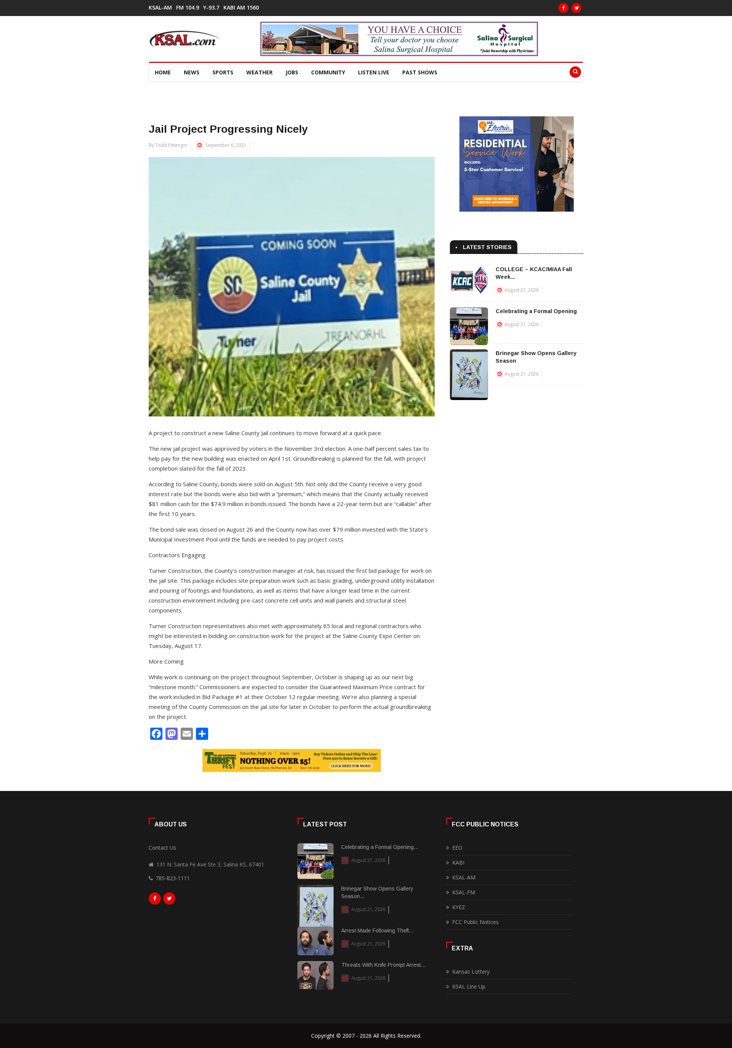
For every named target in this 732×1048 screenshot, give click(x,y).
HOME (163, 72)
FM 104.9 (187, 7)
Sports (222, 72)
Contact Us (162, 847)
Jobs (292, 72)
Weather (259, 72)
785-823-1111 (173, 878)
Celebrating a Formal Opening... (379, 847)
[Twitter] (576, 8)
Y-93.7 (211, 7)
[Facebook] (563, 8)
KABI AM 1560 (241, 7)
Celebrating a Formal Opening (536, 311)
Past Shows (419, 72)
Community (328, 72)
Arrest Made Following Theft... (377, 930)
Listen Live (373, 72)
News (191, 72)
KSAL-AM (160, 7)
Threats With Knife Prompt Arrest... (383, 965)
